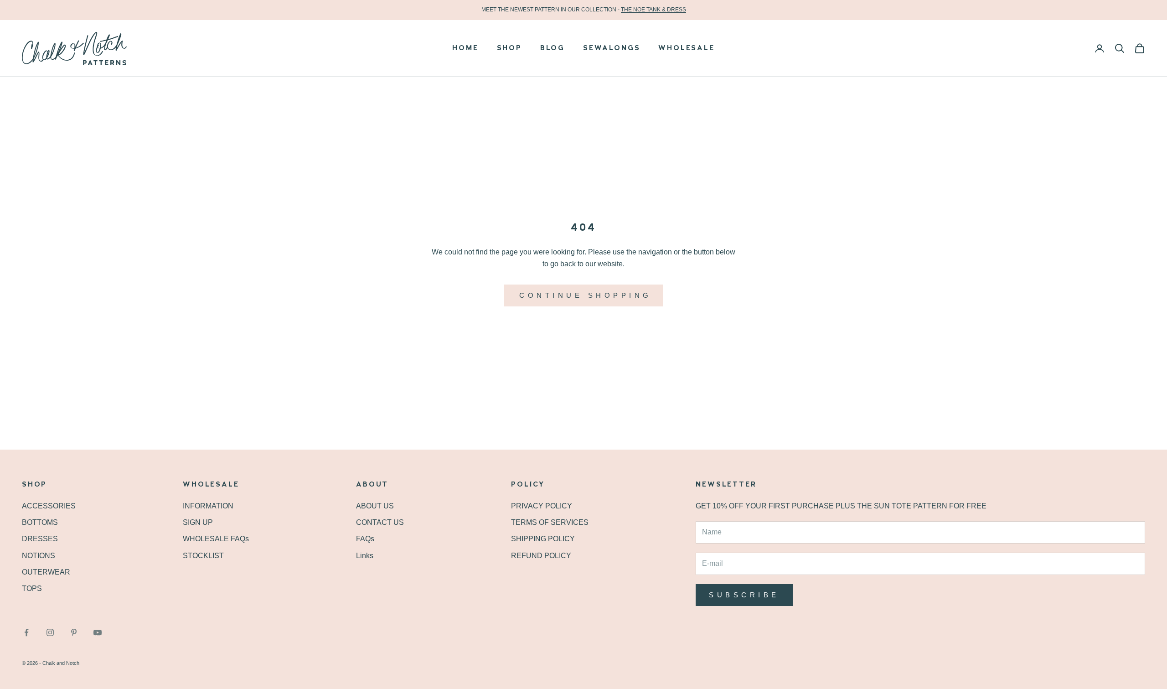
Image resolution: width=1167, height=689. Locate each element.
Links (364, 555)
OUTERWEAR (46, 572)
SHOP (509, 48)
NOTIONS (38, 555)
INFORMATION (208, 506)
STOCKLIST (203, 555)
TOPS (32, 588)
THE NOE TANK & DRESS (653, 9)
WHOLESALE (686, 48)
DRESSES (40, 539)
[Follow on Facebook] (26, 632)
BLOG (552, 48)
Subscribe (744, 595)
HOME (465, 48)
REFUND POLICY (541, 555)
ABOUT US (375, 506)
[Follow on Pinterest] (73, 632)
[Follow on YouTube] (97, 632)
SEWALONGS (611, 48)
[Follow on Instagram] (50, 632)
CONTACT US (380, 522)
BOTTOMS (40, 522)
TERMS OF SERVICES (550, 522)
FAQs (365, 539)
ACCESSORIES (49, 506)
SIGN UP (198, 522)
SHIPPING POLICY (543, 539)
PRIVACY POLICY (541, 506)
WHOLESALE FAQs (216, 539)
